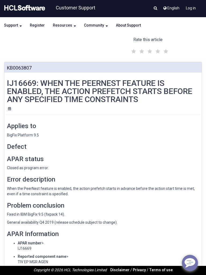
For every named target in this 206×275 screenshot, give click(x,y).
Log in (191, 8)
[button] (155, 8)
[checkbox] (133, 50)
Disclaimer (120, 270)
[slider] (149, 51)
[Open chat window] (190, 263)
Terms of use (161, 270)
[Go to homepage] (23, 8)
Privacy (139, 270)
